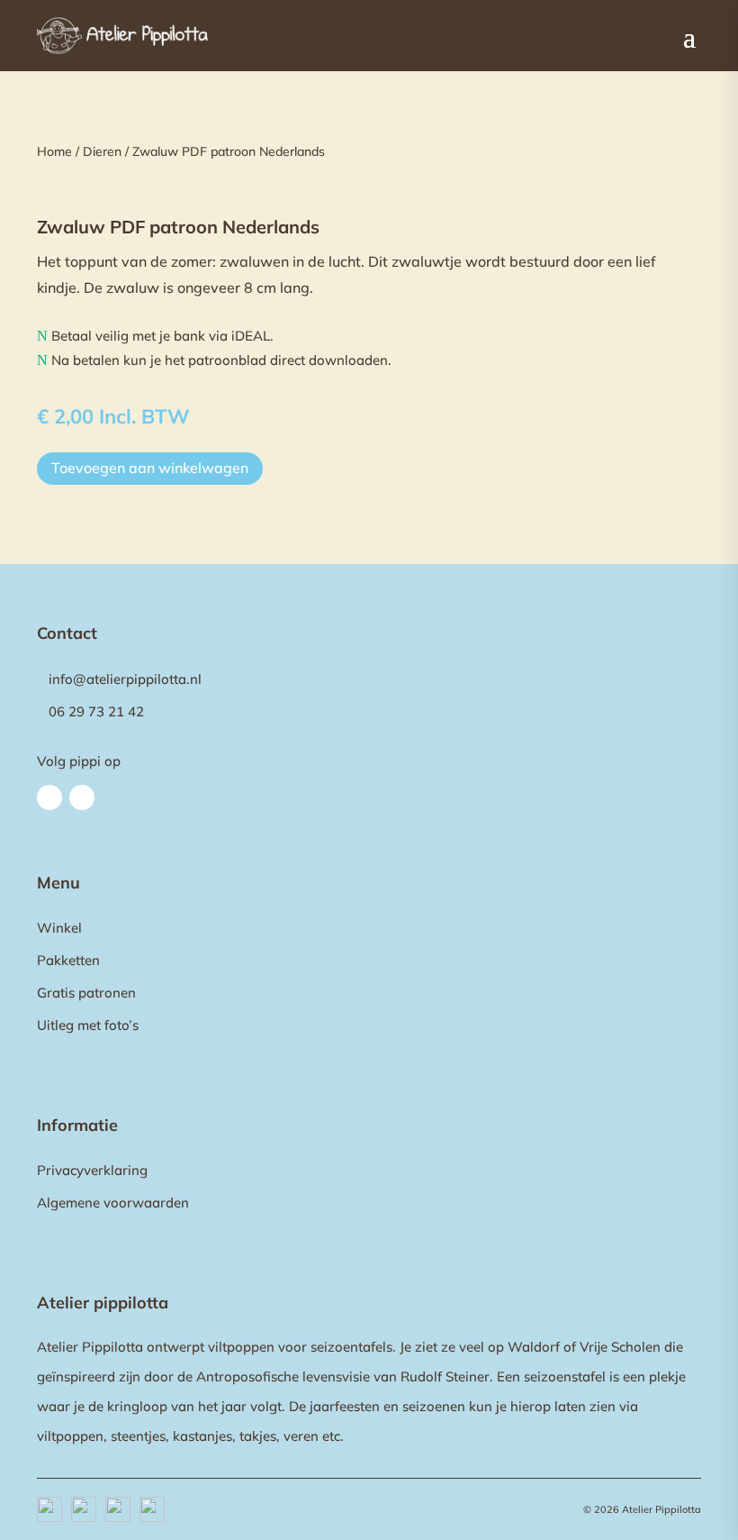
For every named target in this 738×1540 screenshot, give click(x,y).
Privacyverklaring (92, 1170)
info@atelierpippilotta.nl (125, 679)
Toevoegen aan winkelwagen (149, 468)
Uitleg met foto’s (88, 1025)
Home (54, 151)
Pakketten (68, 960)
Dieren (102, 151)
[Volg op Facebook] (49, 797)
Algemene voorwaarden (113, 1202)
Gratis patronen (86, 992)
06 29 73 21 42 (96, 711)
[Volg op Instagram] (81, 797)
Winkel (59, 927)
